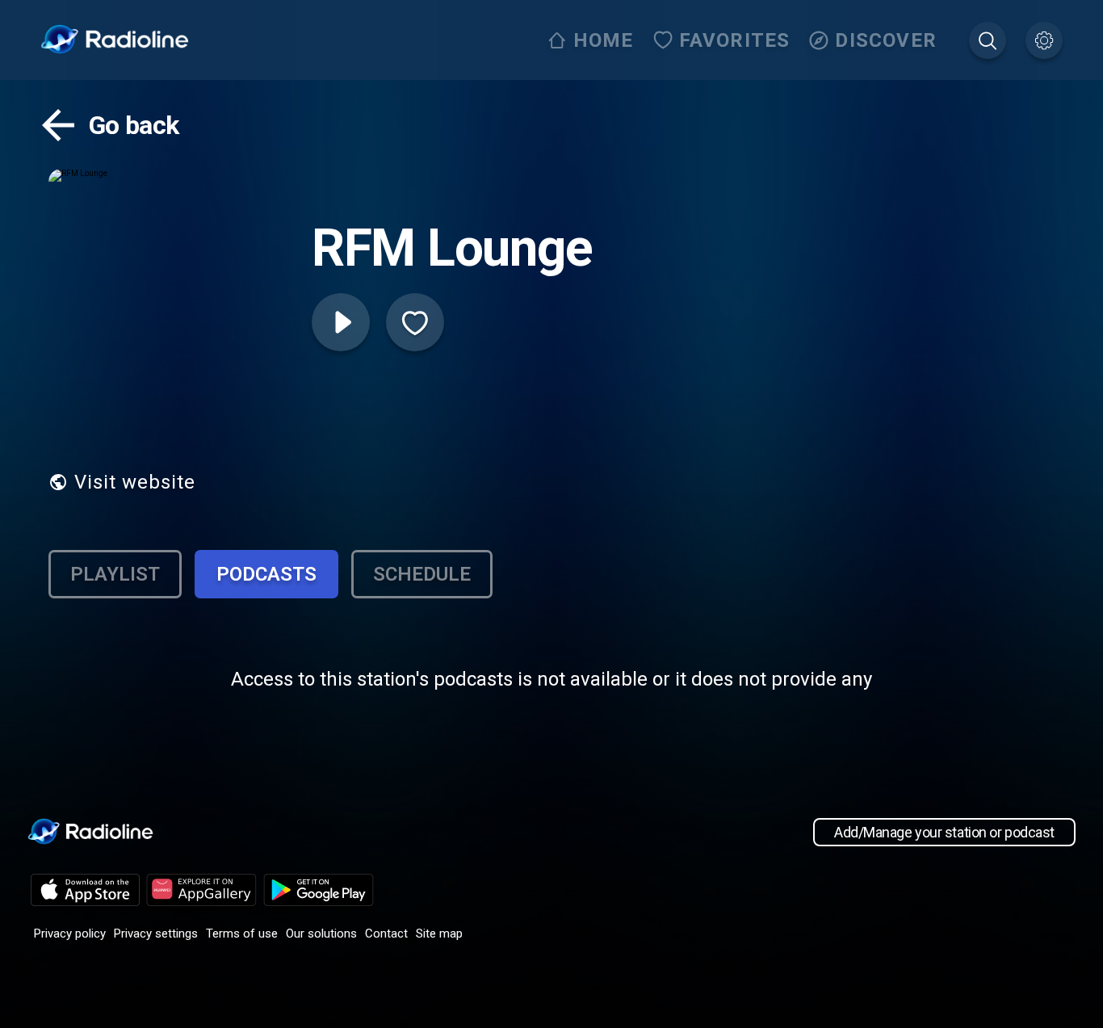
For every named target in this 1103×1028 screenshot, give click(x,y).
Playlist (115, 574)
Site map (439, 933)
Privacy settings (156, 933)
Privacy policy (70, 933)
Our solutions (321, 933)
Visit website (134, 482)
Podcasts (266, 574)
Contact (386, 933)
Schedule (422, 574)
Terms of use (242, 933)
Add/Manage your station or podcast (944, 832)
